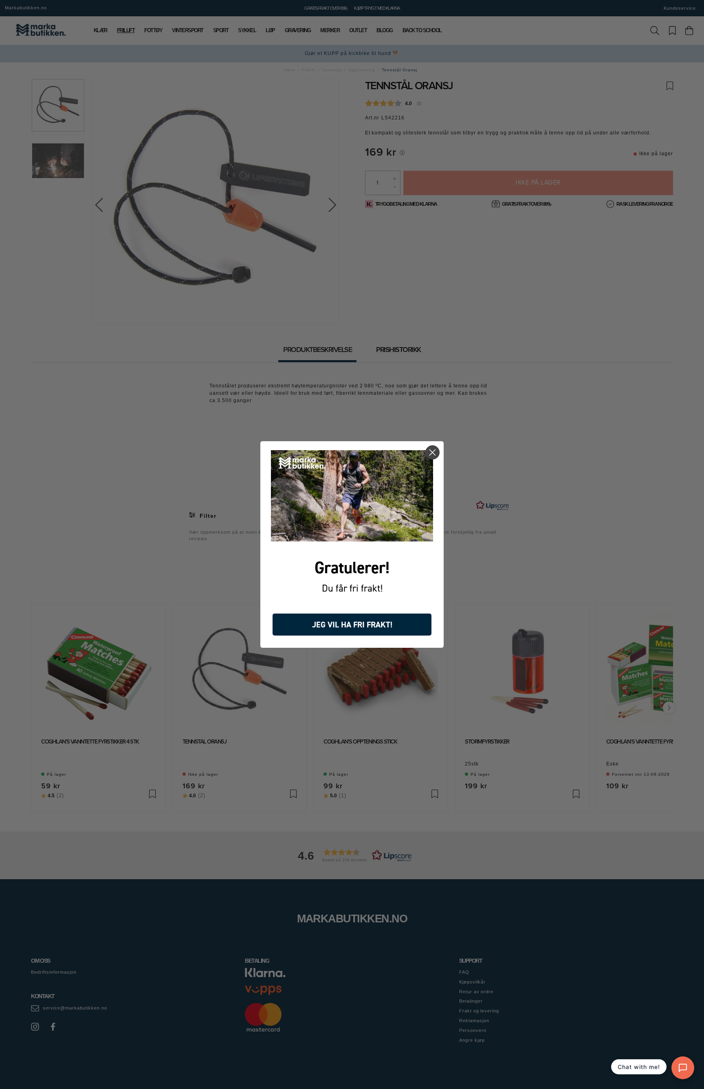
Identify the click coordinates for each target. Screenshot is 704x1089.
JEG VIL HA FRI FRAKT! (352, 624)
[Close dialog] (432, 452)
